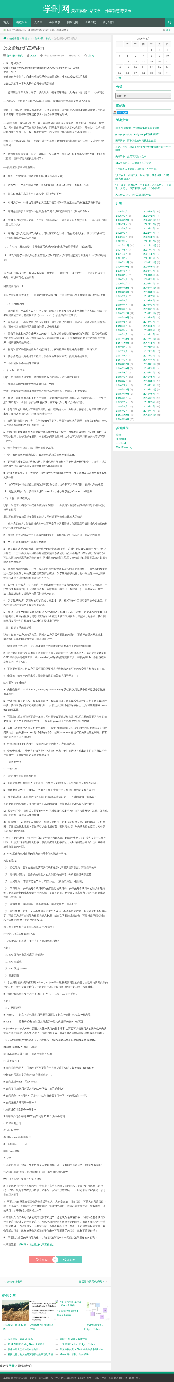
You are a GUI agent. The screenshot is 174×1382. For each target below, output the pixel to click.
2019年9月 (149, 292)
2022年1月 (122, 241)
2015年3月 (149, 406)
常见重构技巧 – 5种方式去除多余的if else (81, 1349)
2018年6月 (122, 325)
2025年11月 (149, 220)
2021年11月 (122, 245)
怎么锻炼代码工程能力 (23, 48)
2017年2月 (122, 359)
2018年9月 (149, 317)
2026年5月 (149, 211)
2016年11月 (149, 364)
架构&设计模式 (43, 38)
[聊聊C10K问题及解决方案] (46, 1310)
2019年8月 (122, 296)
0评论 (91, 55)
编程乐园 (21, 22)
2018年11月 (149, 313)
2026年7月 (122, 211)
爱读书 (38, 22)
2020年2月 (122, 283)
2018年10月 (122, 317)
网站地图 (72, 22)
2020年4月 (122, 279)
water (33, 55)
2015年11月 (149, 389)
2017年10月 (122, 342)
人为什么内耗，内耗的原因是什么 (133, 194)
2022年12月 (149, 224)
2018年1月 (149, 334)
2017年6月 (122, 351)
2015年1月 (149, 410)
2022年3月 (122, 236)
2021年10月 (149, 245)
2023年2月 (122, 224)
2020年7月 (149, 270)
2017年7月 (149, 347)
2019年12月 (122, 287)
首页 (6, 22)
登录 (168, 30)
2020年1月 (149, 283)
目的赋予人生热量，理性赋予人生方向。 (136, 169)
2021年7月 (149, 249)
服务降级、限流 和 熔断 (20, 1339)
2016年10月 (122, 368)
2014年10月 (122, 419)
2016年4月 (122, 381)
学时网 (22, 1244)
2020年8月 (122, 270)
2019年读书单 (14, 1281)
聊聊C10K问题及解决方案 (73, 1339)
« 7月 (118, 77)
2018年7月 (149, 321)
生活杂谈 (54, 22)
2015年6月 (122, 402)
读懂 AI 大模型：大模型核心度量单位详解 (137, 128)
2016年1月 (149, 385)
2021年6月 (122, 253)
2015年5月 (149, 402)
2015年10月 (122, 393)
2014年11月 (149, 414)
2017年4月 (122, 355)
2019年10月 (122, 292)
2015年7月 (149, 398)
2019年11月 (149, 287)
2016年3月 (149, 381)
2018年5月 (149, 325)
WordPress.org (124, 447)
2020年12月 (122, 262)
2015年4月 (122, 406)
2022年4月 (149, 232)
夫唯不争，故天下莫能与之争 (130, 156)
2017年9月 (149, 342)
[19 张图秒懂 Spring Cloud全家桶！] (69, 1303)
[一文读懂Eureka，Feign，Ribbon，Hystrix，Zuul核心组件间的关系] (100, 1310)
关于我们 (108, 22)
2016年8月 (122, 372)
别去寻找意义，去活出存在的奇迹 (133, 162)
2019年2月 (122, 309)
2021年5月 (149, 253)
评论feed (121, 443)
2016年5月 (149, 376)
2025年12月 (122, 220)
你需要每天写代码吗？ (91, 1281)
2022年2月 (149, 236)
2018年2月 (122, 334)
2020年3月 (149, 279)
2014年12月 (122, 414)
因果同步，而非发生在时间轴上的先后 (135, 140)
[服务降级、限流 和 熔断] (19, 1310)
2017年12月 (122, 338)
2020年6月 (122, 275)
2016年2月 (122, 385)
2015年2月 (122, 410)
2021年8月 (122, 249)
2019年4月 (122, 304)
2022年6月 (122, 232)
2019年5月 (149, 300)
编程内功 (27, 38)
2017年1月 (149, 359)
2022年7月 (149, 228)
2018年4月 (122, 330)
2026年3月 (122, 215)
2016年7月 (149, 372)
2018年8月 (122, 321)
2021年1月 (149, 258)
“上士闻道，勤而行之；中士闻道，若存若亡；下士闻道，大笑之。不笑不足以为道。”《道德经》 (143, 186)
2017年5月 (149, 351)
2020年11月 (149, 262)
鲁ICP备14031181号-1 (131, 1378)
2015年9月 (149, 393)
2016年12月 (122, 364)
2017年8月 (122, 347)
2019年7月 (149, 296)
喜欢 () (43, 1259)
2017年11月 (149, 338)
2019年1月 (149, 309)
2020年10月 (122, 266)
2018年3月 (149, 330)
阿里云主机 (101, 1378)
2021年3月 (122, 258)
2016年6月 (122, 376)
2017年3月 (149, 355)
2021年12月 (149, 241)
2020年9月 (149, 266)
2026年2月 (149, 215)
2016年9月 (149, 368)
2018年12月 (122, 313)
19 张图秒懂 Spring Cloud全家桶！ (26, 1344)
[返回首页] (4, 38)
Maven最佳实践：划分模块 (74, 1354)
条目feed (121, 438)
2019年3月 (149, 304)
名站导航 (90, 22)
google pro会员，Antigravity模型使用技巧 (137, 134)
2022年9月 (122, 228)
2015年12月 (122, 389)
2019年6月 (122, 300)
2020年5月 (149, 275)
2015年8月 (122, 398)
